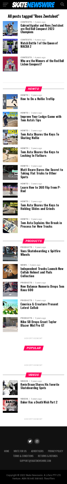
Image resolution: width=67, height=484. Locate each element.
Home (6, 451)
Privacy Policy (55, 451)
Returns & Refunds (48, 456)
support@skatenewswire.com (35, 461)
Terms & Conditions (23, 456)
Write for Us (20, 451)
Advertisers (37, 451)
